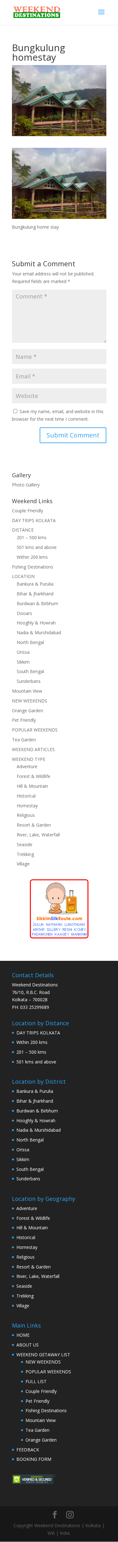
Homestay (27, 806)
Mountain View (27, 691)
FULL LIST (36, 1381)
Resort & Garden (34, 825)
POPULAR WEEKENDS (35, 730)
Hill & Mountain (32, 786)
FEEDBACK (27, 1450)
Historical (26, 796)
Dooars (24, 613)
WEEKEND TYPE (28, 759)
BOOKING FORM (33, 1459)
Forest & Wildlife (33, 776)
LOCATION (23, 576)
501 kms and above (37, 547)
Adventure (27, 766)
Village (23, 864)
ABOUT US (27, 1345)
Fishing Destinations (32, 567)
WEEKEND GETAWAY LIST (43, 1355)
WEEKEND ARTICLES (33, 749)
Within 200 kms (32, 557)
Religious (26, 815)
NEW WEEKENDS (29, 701)
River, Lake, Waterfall (38, 835)
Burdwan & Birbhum (37, 603)
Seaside (24, 844)
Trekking (25, 854)
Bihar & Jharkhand (35, 594)
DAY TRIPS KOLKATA (34, 520)
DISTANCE (23, 530)
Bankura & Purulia (35, 584)
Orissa (23, 652)
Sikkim (23, 662)
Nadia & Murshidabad (39, 632)
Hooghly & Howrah (36, 623)
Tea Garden (24, 740)
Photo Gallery (26, 485)
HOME (23, 1335)
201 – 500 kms (32, 537)
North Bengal (30, 642)
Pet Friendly (24, 720)
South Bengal (30, 671)
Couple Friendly (27, 511)
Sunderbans (29, 681)
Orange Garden (27, 711)
